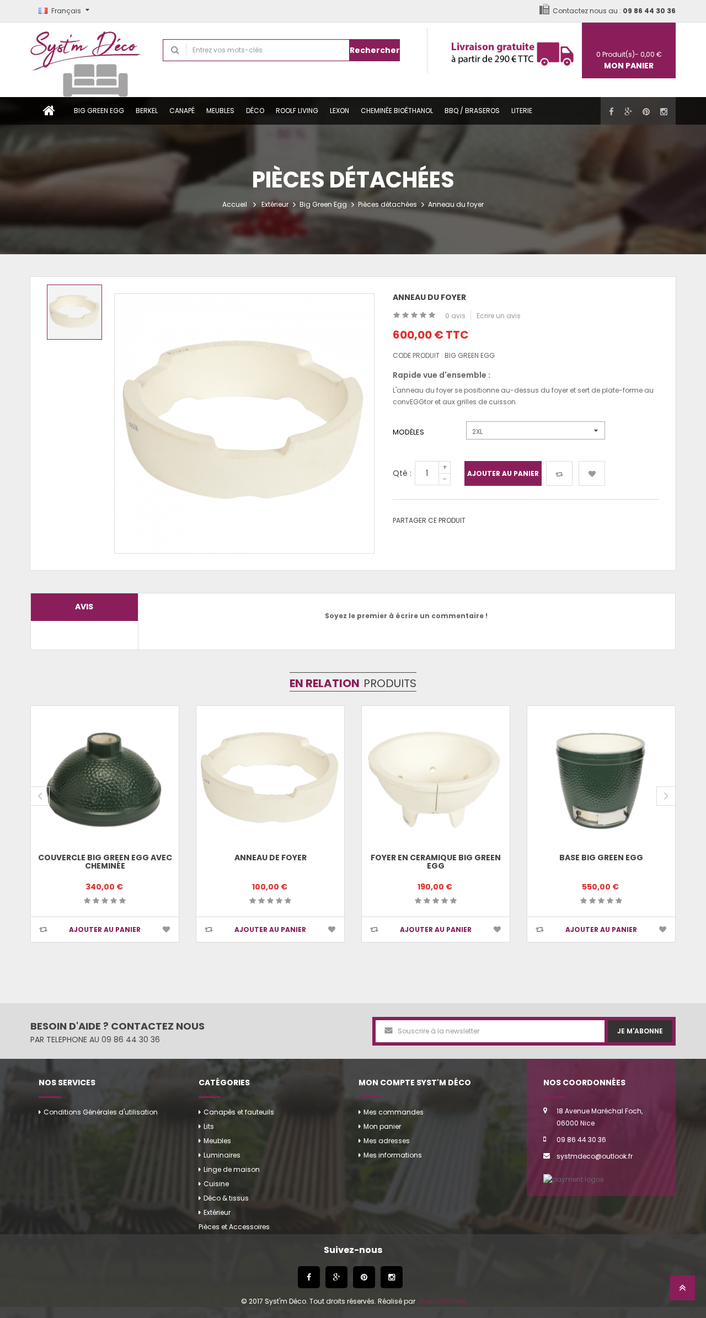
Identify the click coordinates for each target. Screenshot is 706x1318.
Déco (255, 110)
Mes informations (392, 1155)
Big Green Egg (99, 110)
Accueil (234, 204)
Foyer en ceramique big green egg (436, 861)
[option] (74, 312)
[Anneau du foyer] (74, 312)
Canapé (182, 110)
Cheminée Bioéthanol (397, 110)
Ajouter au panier (503, 473)
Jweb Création (441, 1301)
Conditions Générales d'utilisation (101, 1112)
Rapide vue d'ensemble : (441, 375)
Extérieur (274, 204)
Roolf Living (297, 110)
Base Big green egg (601, 857)
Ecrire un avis (499, 315)
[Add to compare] (43, 929)
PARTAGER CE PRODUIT (429, 520)
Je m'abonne (640, 1031)
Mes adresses (386, 1140)
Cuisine (216, 1183)
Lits (209, 1126)
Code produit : (418, 355)
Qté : (402, 473)
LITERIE (521, 110)
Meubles (220, 110)
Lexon (339, 110)
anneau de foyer (270, 857)
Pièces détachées (387, 204)
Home (49, 111)
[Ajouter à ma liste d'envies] (592, 473)
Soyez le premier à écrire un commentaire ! (406, 615)
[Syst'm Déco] (88, 60)
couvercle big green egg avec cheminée (105, 861)
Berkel (147, 110)
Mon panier (382, 1126)
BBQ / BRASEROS (472, 110)
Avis (84, 606)
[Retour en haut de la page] (682, 1291)
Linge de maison (232, 1169)
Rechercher (375, 50)
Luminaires (222, 1155)
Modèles (410, 432)
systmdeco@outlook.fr (595, 1156)
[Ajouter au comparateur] (559, 473)
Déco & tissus (226, 1198)
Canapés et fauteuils (239, 1112)
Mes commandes (393, 1112)
